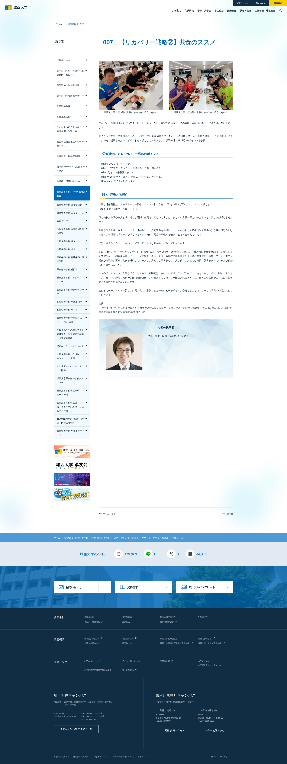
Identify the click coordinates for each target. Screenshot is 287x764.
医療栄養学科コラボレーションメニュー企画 (70, 356)
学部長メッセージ (66, 60)
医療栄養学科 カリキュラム (70, 212)
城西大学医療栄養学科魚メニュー (70, 380)
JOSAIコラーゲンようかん (70, 346)
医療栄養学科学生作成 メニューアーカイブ (70, 392)
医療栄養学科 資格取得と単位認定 (70, 231)
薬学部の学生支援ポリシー (70, 85)
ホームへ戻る (109, 513)
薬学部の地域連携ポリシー (70, 95)
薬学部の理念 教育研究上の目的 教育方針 (70, 72)
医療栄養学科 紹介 (66, 241)
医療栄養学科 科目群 (67, 269)
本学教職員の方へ (61, 756)
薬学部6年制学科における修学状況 (71, 168)
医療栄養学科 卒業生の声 (69, 301)
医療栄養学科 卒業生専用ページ (70, 432)
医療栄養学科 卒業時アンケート (70, 291)
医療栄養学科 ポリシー (68, 249)
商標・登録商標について (123, 756)
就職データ (62, 220)
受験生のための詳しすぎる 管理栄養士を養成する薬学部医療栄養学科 (70, 333)
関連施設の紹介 (64, 116)
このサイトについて (100, 756)
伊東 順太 (154, 335)
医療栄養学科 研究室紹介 (69, 204)
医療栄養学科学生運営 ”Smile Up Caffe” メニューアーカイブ (70, 406)
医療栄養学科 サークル (68, 309)
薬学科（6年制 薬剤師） (69, 181)
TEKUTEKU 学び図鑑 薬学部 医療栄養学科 (71, 420)
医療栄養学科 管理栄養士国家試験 (70, 259)
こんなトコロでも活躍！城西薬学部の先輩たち (70, 129)
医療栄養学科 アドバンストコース (70, 279)
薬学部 (59, 41)
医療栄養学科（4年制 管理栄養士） (71, 193)
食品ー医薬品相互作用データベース (70, 143)
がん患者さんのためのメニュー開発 (70, 368)
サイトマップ (143, 756)
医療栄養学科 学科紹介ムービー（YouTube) (70, 319)
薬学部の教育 (63, 106)
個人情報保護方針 (80, 756)
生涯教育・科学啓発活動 (69, 156)
